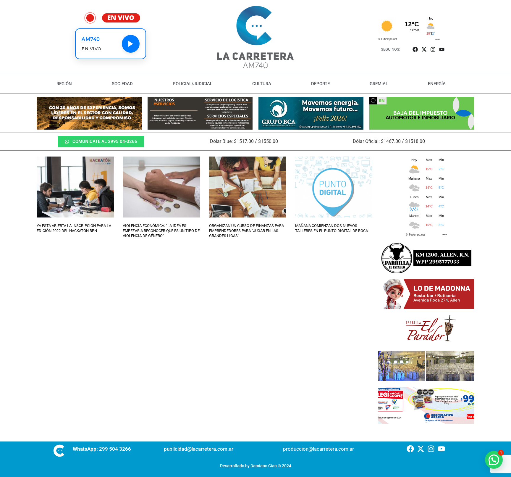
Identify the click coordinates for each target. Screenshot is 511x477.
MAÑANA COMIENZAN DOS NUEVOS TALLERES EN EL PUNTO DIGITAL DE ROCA (331, 228)
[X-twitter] (424, 49)
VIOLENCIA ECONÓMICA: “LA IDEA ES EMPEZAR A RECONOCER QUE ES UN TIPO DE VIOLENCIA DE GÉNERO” (161, 230)
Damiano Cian (263, 465)
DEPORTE (320, 83)
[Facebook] (415, 49)
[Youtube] (442, 49)
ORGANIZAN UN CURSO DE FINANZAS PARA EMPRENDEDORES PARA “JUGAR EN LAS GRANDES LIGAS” (246, 230)
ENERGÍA (437, 83)
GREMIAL (379, 83)
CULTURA (261, 83)
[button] (494, 460)
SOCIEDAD (122, 83)
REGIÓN (64, 83)
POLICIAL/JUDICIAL (192, 83)
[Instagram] (433, 49)
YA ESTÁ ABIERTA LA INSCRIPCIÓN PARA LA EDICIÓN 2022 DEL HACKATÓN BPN (74, 228)
